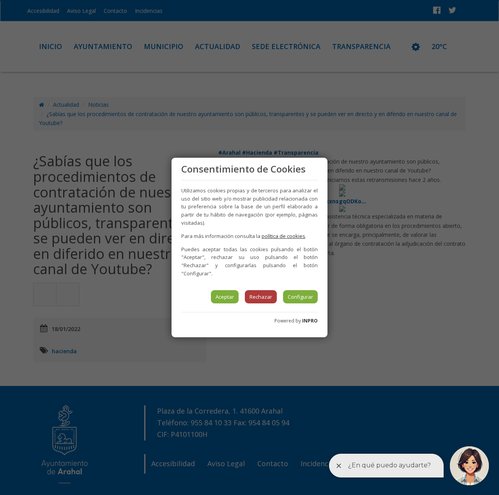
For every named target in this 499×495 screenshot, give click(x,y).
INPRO (310, 320)
